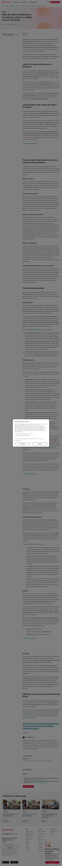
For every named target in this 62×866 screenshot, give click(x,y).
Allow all (40, 443)
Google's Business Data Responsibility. (22, 435)
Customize (22, 443)
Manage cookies (18, 440)
